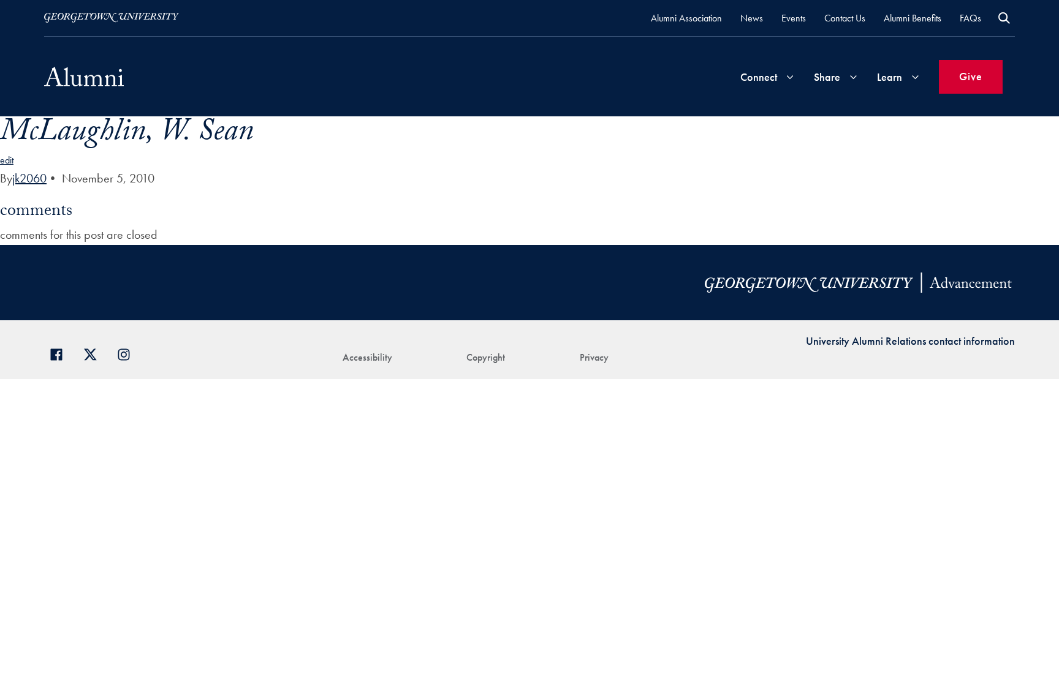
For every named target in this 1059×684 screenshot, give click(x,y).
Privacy (594, 357)
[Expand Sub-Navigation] (789, 77)
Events (793, 18)
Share (827, 77)
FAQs (970, 18)
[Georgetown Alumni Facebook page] (61, 353)
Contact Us (844, 18)
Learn (889, 77)
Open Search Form (1004, 18)
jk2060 (29, 178)
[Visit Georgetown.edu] (111, 18)
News (751, 18)
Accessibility (367, 357)
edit (6, 160)
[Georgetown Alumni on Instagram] (128, 353)
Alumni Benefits (912, 18)
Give (970, 76)
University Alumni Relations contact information (910, 341)
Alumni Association (686, 18)
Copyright (485, 357)
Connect (758, 77)
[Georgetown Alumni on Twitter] (94, 353)
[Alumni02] (84, 76)
